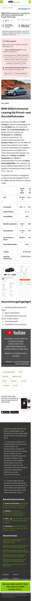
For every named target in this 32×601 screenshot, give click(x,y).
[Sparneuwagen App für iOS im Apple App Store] (5, 412)
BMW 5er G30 (9, 59)
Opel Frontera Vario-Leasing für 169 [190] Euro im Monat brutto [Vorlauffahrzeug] (15, 540)
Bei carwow (9, 73)
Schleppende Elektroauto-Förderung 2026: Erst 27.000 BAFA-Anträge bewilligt (14, 513)
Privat (24, 63)
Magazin (6, 574)
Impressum (5, 597)
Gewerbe (24, 59)
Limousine (16, 63)
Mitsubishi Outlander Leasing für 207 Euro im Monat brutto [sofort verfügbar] (15, 505)
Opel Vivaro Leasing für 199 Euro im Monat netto (15, 565)
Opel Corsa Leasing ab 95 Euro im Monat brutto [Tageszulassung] (14, 560)
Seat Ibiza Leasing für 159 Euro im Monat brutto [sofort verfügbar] (14, 555)
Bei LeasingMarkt (21, 73)
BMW (19, 56)
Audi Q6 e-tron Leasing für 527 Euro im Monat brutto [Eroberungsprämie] (16, 546)
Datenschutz (11, 597)
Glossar (15, 574)
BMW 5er (25, 56)
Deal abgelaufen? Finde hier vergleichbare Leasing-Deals (16, 586)
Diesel (17, 59)
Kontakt (5, 578)
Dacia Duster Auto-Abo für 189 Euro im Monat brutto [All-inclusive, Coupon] (15, 528)
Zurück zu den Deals (8, 7)
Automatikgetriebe (10, 56)
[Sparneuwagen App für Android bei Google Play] (14, 412)
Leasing (9, 63)
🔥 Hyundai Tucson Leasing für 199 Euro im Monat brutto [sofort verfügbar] (16, 521)
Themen (15, 578)
